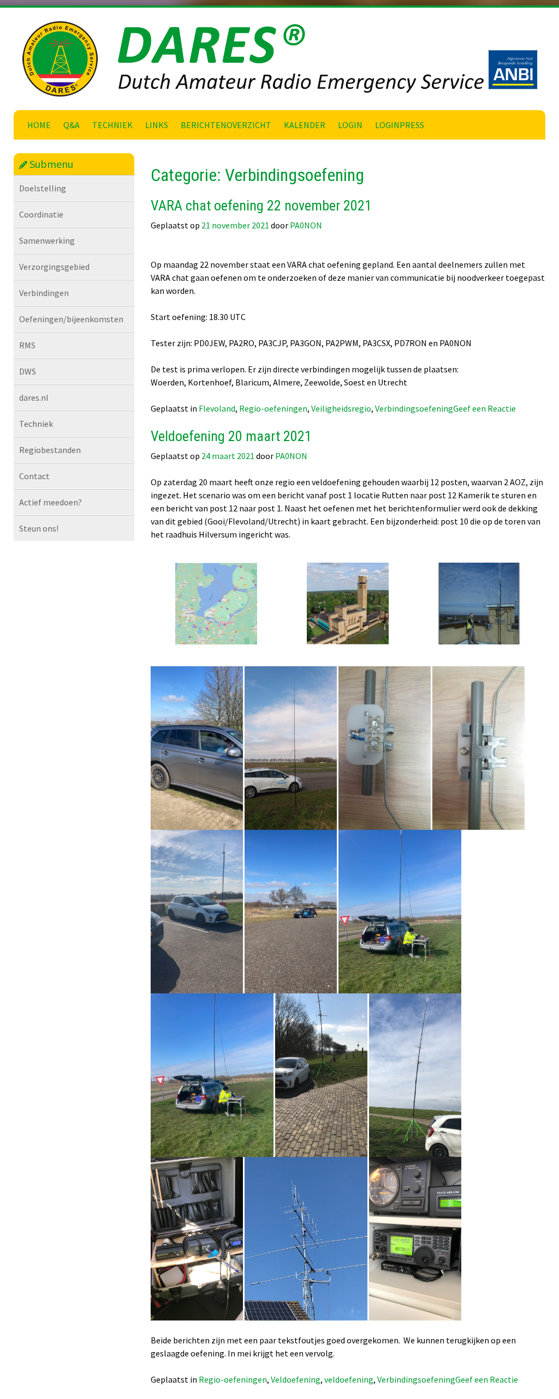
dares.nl (34, 397)
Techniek (112, 124)
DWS (27, 371)
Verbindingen (44, 292)
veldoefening (348, 1379)
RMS (27, 345)
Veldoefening (295, 1379)
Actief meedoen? (50, 502)
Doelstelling (42, 188)
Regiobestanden (50, 449)
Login (350, 124)
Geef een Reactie (484, 408)
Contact (34, 476)
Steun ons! (38, 528)
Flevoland (217, 408)
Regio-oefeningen (273, 408)
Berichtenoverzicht (226, 124)
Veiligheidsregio (341, 408)
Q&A (71, 124)
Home (39, 124)
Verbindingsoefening (414, 408)
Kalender (304, 124)
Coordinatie (41, 214)
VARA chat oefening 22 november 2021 (261, 205)
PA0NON (306, 225)
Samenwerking (47, 240)
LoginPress (399, 124)
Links (156, 124)
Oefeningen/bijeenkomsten (71, 318)
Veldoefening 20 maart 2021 (231, 436)
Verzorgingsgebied (54, 266)
